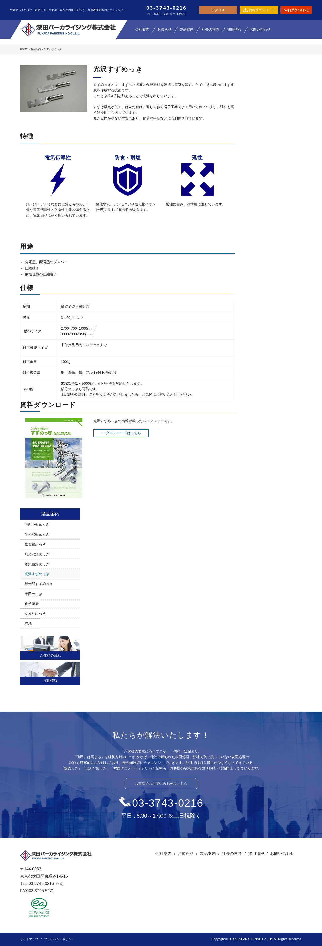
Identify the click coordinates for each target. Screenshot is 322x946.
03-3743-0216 (167, 803)
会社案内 (163, 853)
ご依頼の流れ (50, 655)
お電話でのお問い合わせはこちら (161, 784)
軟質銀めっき (35, 544)
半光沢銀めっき (37, 534)
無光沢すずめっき (39, 584)
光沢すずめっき (37, 574)
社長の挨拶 (232, 853)
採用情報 (50, 681)
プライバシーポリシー (59, 939)
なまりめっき (35, 613)
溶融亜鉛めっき (37, 524)
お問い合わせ (282, 853)
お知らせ (186, 853)
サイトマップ (29, 939)
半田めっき (33, 594)
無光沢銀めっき (37, 554)
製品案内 (36, 49)
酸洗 (28, 623)
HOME (24, 49)
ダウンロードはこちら (123, 433)
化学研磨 (32, 604)
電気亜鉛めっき (37, 564)
